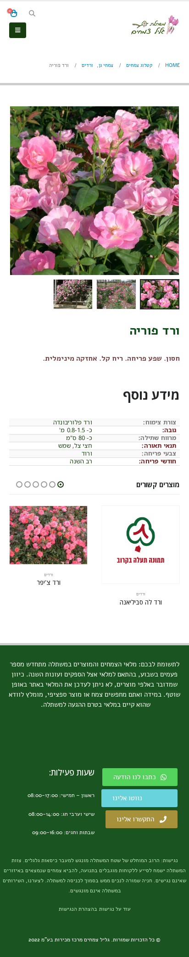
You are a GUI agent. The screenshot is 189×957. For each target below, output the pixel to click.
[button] (32, 14)
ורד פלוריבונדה (72, 422)
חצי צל (83, 445)
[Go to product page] (140, 544)
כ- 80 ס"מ (79, 438)
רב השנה (81, 461)
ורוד (87, 453)
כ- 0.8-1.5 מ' (75, 430)
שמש (64, 445)
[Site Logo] (154, 25)
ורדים (140, 594)
